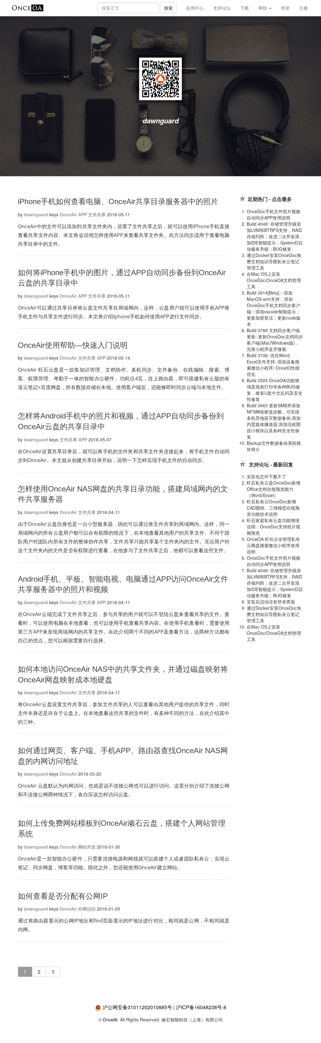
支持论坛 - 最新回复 (271, 464)
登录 (285, 8)
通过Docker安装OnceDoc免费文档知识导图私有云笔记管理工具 (274, 261)
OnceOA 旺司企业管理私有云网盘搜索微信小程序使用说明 (273, 545)
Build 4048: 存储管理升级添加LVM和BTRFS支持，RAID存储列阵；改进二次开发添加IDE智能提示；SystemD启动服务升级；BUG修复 (275, 236)
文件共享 (97, 214)
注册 (303, 8)
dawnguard (36, 214)
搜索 (168, 8)
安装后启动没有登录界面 (271, 602)
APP (82, 214)
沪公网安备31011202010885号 (137, 1007)
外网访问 (87, 909)
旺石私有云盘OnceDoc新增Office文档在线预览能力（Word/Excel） (273, 489)
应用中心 (195, 8)
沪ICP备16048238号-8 (201, 1007)
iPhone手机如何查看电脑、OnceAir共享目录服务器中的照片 (118, 201)
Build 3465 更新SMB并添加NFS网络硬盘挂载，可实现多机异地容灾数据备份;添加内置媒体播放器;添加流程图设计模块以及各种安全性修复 (274, 421)
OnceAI (110, 1019)
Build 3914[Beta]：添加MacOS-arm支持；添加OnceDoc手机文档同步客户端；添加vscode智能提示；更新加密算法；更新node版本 (274, 308)
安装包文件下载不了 (266, 476)
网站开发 (87, 847)
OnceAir (68, 214)
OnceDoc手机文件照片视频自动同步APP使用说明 (273, 214)
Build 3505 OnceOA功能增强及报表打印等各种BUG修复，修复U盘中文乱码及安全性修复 (275, 389)
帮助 (263, 8)
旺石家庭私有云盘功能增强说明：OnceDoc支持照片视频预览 (273, 526)
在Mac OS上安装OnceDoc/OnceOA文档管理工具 (274, 280)
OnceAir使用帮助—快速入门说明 (73, 345)
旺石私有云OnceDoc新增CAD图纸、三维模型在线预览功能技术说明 (273, 507)
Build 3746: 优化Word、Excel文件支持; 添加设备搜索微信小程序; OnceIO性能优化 (273, 364)
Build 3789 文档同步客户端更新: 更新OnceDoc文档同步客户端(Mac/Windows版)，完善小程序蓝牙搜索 (275, 339)
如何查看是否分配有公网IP (63, 896)
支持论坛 (222, 8)
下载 (244, 8)
